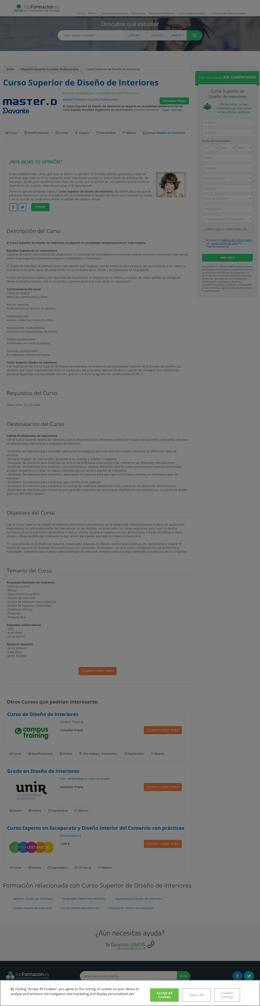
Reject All (196, 995)
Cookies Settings (227, 995)
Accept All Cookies (164, 995)
